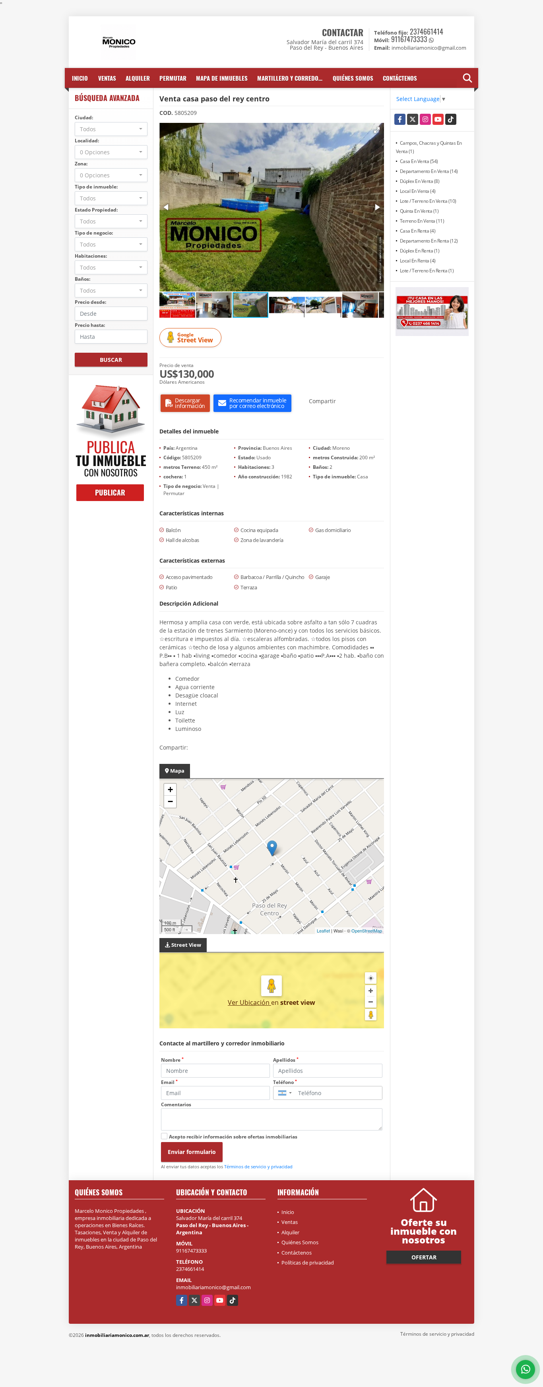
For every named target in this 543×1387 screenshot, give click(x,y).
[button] (376, 130)
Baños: (82, 279)
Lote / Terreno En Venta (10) (428, 201)
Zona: (81, 163)
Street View (195, 337)
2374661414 (426, 31)
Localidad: (87, 140)
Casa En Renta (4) (418, 230)
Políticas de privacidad (307, 1262)
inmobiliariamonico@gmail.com (213, 1287)
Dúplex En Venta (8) (420, 181)
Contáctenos (400, 78)
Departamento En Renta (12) (429, 240)
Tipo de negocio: (94, 232)
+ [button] (170, 790)
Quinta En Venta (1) (419, 211)
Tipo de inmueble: (96, 186)
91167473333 (409, 39)
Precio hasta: (90, 325)
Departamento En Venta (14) (429, 171)
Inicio (80, 78)
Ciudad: (84, 117)
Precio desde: (90, 302)
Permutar (172, 78)
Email (169, 1082)
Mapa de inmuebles (222, 78)
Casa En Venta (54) (419, 161)
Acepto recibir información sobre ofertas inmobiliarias (233, 1136)
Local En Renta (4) (418, 260)
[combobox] (111, 129)
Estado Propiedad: (96, 209)
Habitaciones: (91, 256)
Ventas (107, 78)
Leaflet (323, 930)
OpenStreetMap (366, 930)
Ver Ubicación (249, 1002)
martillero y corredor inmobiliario (292, 78)
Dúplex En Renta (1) (420, 250)
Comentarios (176, 1104)
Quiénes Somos (353, 78)
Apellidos (286, 1060)
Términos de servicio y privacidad (258, 1166)
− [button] (170, 801)
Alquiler (138, 78)
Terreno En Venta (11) (422, 221)
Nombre (172, 1060)
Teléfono (285, 1082)
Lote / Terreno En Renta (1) (427, 270)
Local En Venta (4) (418, 191)
